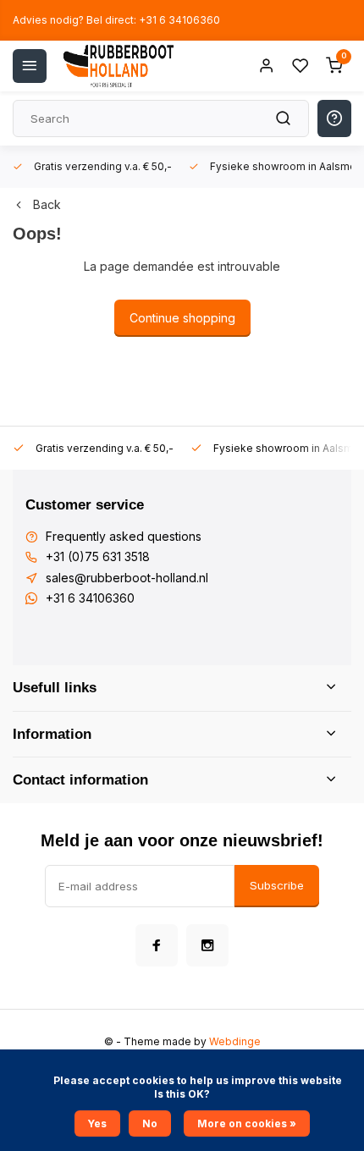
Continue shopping (182, 318)
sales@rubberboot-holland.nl (127, 577)
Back (47, 204)
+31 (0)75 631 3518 (98, 556)
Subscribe (277, 885)
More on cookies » (246, 1123)
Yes (97, 1123)
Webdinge (235, 1041)
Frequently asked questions (123, 536)
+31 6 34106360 (90, 598)
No (149, 1123)
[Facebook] (156, 945)
